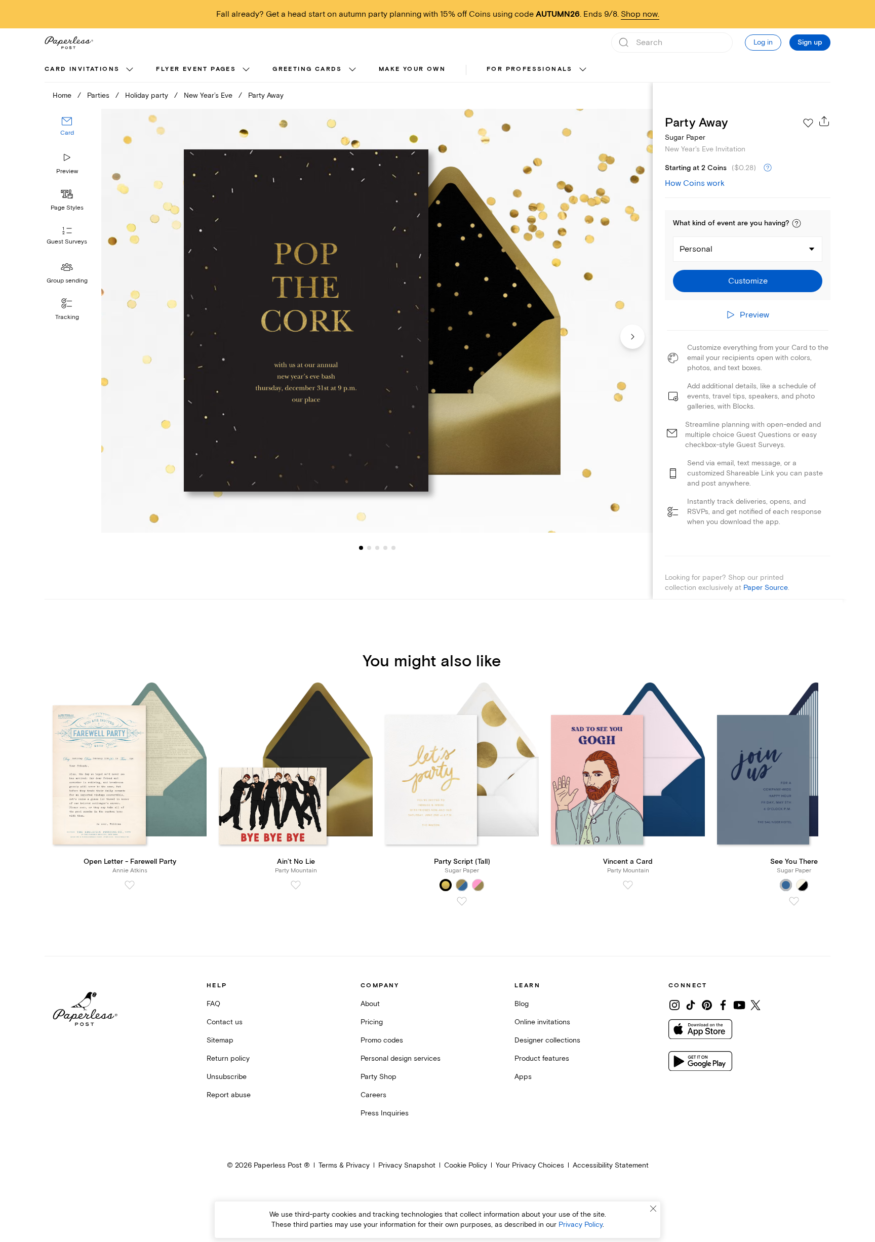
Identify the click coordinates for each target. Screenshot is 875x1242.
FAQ (213, 1003)
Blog (521, 1003)
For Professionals (530, 69)
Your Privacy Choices (530, 1165)
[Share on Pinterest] (707, 1005)
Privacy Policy (581, 1224)
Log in (763, 42)
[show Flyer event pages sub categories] (246, 69)
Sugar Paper (685, 137)
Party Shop (378, 1076)
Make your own (412, 69)
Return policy (228, 1058)
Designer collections (547, 1040)
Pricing (372, 1022)
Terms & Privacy (344, 1165)
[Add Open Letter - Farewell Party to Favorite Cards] (130, 885)
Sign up (810, 42)
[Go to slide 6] (393, 548)
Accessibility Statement (611, 1165)
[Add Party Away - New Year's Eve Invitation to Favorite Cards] (808, 123)
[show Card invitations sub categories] (130, 69)
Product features (541, 1058)
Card (67, 133)
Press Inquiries (385, 1113)
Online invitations (542, 1022)
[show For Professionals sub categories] (583, 69)
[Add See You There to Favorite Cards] (794, 901)
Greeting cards (307, 69)
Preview (67, 171)
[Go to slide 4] (377, 548)
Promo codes (382, 1040)
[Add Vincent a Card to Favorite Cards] (628, 885)
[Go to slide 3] (369, 548)
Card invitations (82, 69)
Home (62, 95)
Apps (523, 1076)
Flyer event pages (196, 69)
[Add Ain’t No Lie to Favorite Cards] (296, 885)
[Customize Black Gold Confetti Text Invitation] (377, 320)
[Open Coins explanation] (767, 168)
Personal (696, 249)
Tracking (67, 317)
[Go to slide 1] (361, 548)
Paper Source (765, 587)
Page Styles (67, 208)
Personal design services (401, 1058)
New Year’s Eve (208, 95)
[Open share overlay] (824, 121)
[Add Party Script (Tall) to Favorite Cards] (462, 901)
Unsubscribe (227, 1076)
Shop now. (640, 14)
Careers (373, 1095)
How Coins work (695, 183)
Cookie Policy (465, 1165)
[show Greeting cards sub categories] (352, 69)
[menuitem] (90, 70)
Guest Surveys (67, 242)
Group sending (67, 281)
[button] (796, 223)
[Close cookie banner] (653, 1209)
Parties (98, 95)
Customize (748, 281)
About (370, 1003)
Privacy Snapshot (406, 1165)
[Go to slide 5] (385, 548)
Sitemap (220, 1040)
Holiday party (146, 95)
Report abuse (229, 1095)
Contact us (225, 1022)
